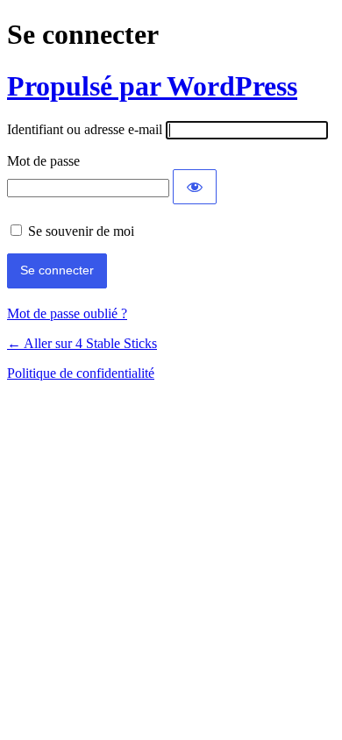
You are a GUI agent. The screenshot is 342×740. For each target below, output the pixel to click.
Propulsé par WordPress (152, 86)
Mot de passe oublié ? (67, 313)
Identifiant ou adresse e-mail (84, 129)
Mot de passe (43, 160)
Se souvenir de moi (81, 231)
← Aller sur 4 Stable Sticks (82, 343)
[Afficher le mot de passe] (195, 186)
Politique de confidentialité (80, 373)
